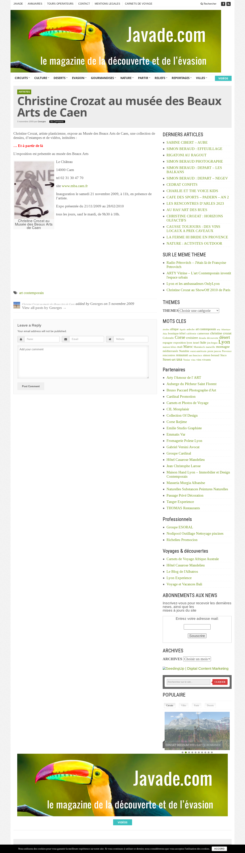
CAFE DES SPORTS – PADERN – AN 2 (198, 197)
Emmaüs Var (176, 434)
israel (196, 342)
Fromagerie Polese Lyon (184, 441)
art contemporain (31, 293)
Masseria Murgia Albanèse (186, 483)
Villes (200, 78)
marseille (210, 347)
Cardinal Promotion (181, 396)
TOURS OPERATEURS (60, 3)
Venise (186, 359)
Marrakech (199, 347)
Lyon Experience (179, 578)
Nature (125, 78)
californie (191, 333)
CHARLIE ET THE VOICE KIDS (192, 191)
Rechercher (209, 3)
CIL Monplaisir (178, 409)
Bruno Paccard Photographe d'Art (191, 390)
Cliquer (220, 682)
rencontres (169, 355)
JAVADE (18, 3)
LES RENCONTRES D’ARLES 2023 (195, 203)
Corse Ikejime (177, 422)
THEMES (171, 310)
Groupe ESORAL (180, 527)
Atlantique (225, 329)
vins (193, 359)
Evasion (78, 78)
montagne (223, 347)
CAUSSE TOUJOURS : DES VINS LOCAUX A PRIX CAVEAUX (193, 229)
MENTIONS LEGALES (107, 3)
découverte (212, 338)
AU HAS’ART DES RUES (187, 210)
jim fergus (212, 342)
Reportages (180, 78)
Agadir (183, 329)
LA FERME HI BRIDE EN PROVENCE (197, 237)
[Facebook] (223, 4)
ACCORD (219, 848)
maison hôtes (169, 347)
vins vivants (203, 359)
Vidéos (223, 78)
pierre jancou (214, 351)
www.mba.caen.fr (75, 186)
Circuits (21, 78)
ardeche (191, 329)
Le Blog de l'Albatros (182, 571)
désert (224, 337)
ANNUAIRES (35, 3)
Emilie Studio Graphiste (184, 428)
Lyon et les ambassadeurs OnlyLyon (193, 284)
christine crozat (220, 333)
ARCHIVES (172, 659)
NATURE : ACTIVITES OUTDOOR (194, 243)
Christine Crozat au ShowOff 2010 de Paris (198, 290)
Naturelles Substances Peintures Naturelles (197, 489)
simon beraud (211, 355)
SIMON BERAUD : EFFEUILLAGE (194, 149)
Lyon (224, 342)
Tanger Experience (180, 502)
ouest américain (198, 351)
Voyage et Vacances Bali (184, 584)
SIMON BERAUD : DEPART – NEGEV (197, 178)
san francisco (195, 355)
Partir (143, 78)
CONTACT (84, 3)
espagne (167, 342)
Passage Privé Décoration (185, 495)
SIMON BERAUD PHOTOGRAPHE (195, 161)
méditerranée (170, 351)
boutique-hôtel (176, 333)
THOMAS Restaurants (183, 508)
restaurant (182, 355)
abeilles (166, 329)
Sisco (223, 355)
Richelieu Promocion (182, 540)
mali (179, 346)
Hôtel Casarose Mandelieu (186, 460)
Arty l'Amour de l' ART (184, 378)
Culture (40, 78)
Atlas (165, 334)
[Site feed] (229, 4)
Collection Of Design (182, 415)
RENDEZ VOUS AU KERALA (183, 745)
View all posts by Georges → (44, 308)
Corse (180, 337)
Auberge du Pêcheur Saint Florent (191, 384)
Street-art (169, 359)
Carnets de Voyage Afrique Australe (193, 559)
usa (179, 359)
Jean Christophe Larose (184, 466)
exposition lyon (182, 342)
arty (218, 329)
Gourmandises (102, 78)
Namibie (184, 351)
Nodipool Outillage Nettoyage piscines (195, 533)
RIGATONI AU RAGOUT (187, 155)
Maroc (188, 347)
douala (202, 338)
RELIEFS (160, 78)
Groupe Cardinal (179, 453)
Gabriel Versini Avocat (183, 447)
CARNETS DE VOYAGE (138, 3)
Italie (203, 342)
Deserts (59, 78)
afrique (174, 329)
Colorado (168, 337)
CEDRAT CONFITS (182, 184)
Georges (42, 121)
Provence (227, 351)
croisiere (192, 338)
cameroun (203, 333)
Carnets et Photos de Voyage (187, 403)
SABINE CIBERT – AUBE (187, 142)
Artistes (24, 91)
